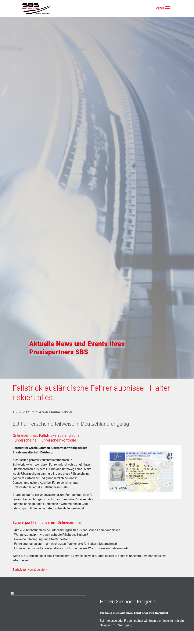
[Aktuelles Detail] (37, 8)
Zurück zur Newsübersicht (30, 569)
